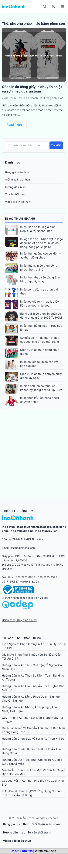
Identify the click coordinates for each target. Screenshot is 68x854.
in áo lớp (45, 526)
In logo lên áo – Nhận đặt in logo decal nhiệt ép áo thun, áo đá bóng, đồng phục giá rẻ (41, 243)
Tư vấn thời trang (15, 194)
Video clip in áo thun (17, 201)
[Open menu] (62, 6)
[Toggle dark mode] (53, 6)
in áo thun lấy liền (46, 530)
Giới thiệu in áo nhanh (18, 179)
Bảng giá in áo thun (17, 172)
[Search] (44, 6)
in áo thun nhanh (28, 526)
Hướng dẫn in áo (53, 97)
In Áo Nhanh (30, 97)
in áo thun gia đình (22, 530)
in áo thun (8, 526)
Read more (14, 124)
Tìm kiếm (56, 145)
